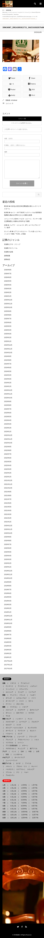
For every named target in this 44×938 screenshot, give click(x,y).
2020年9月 (7, 537)
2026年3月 (7, 288)
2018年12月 (8, 616)
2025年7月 (7, 319)
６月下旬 (34, 800)
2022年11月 (8, 439)
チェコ (30, 719)
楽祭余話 (7, 259)
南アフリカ (33, 748)
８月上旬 (13, 806)
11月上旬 (13, 815)
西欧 (4, 695)
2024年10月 (8, 352)
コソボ (18, 725)
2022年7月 (7, 454)
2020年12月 (8, 525)
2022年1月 (7, 477)
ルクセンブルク (21, 698)
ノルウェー (33, 686)
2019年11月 (8, 574)
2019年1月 (7, 612)
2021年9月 (7, 492)
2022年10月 (8, 443)
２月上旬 (13, 788)
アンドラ (12, 695)
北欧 (4, 683)
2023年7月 (7, 409)
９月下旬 (34, 809)
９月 (4, 809)
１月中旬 (23, 785)
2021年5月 (7, 507)
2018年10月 (8, 623)
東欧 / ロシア (7, 719)
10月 (4, 812)
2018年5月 (7, 642)
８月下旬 (34, 806)
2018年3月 (7, 650)
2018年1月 (7, 657)
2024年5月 (7, 371)
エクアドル (19, 769)
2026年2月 (7, 292)
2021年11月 (8, 484)
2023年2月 (7, 428)
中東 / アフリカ (8, 737)
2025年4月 (7, 330)
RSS (26, 927)
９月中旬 (23, 809)
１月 (4, 785)
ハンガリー (19, 719)
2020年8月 (7, 540)
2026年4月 (7, 285)
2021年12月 (8, 480)
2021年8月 (7, 495)
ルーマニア (23, 722)
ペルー (26, 772)
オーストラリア (19, 757)
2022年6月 (7, 458)
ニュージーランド (11, 760)
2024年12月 (8, 345)
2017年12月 (8, 661)
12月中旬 (24, 818)
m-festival (14, 100)
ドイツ (33, 698)
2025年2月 (7, 337)
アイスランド (21, 686)
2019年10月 (8, 578)
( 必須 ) (8, 138)
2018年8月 (7, 631)
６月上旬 (13, 800)
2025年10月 (8, 307)
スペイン (8, 704)
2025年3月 (7, 334)
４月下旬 (34, 794)
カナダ (18, 763)
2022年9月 (7, 447)
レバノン (20, 742)
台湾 (38, 751)
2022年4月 (7, 465)
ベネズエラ (8, 769)
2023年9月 (7, 401)
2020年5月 (7, 552)
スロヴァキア (10, 722)
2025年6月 (7, 322)
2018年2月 (7, 653)
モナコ (30, 701)
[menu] (40, 3)
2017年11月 (8, 665)
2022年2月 (7, 473)
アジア (5, 751)
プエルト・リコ (21, 766)
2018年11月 (8, 620)
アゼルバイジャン (23, 739)
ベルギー (32, 695)
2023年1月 (7, 431)
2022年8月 (7, 450)
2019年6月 (7, 593)
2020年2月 (7, 563)
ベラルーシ (9, 734)
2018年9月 (7, 627)
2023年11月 (8, 394)
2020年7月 (7, 544)
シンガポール (18, 754)
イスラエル (9, 742)
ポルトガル (20, 704)
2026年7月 (7, 274)
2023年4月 (7, 420)
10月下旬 (35, 812)
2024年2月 (7, 383)
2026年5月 (7, 281)
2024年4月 (7, 375)
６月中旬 (23, 800)
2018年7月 (7, 635)
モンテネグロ (32, 728)
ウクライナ (21, 731)
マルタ (8, 716)
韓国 (7, 754)
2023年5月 (7, 416)
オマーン (25, 745)
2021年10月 (8, 488)
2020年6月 (7, 548)
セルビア (8, 725)
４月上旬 (13, 794)
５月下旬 (34, 797)
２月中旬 (23, 788)
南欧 (4, 707)
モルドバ (32, 731)
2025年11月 (8, 304)
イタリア (25, 707)
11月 (4, 815)
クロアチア (21, 710)
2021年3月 (7, 514)
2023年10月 (8, 398)
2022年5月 (7, 462)
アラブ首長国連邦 (11, 745)
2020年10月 (8, 533)
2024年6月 (7, 367)
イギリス (13, 683)
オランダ (8, 698)
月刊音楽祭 (17, 935)
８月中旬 (23, 806)
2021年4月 (7, 510)
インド (13, 751)
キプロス (31, 713)
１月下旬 (34, 785)
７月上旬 (13, 803)
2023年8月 (7, 405)
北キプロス (20, 713)
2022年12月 (8, 435)
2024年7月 (7, 364)
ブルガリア (35, 722)
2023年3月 (7, 424)
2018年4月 (7, 646)
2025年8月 (7, 315)
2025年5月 (7, 326)
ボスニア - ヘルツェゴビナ (14, 728)
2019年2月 (7, 608)
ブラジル (8, 772)
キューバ (34, 766)
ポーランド (9, 731)
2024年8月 (7, 360)
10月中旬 (24, 812)
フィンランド (10, 689)
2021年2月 (7, 518)
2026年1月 (7, 296)
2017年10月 (8, 668)
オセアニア (6, 757)
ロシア (20, 734)
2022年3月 (7, 469)
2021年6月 (7, 503)
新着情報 (8, 10)
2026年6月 (7, 277)
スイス (21, 701)
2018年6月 (7, 638)
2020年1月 (7, 567)
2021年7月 (7, 499)
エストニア (9, 692)
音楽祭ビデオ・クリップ (12, 244)
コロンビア (31, 769)
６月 (4, 800)
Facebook (22, 927)
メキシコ (8, 766)
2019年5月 (7, 597)
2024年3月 (7, 379)
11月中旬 (24, 815)
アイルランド (25, 683)
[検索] (34, 3)
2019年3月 (7, 604)
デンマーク (9, 686)
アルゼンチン (9, 775)
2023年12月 (8, 390)
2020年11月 (8, 529)
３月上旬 (13, 791)
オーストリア (10, 701)
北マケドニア (34, 710)
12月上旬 (13, 818)
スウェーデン (24, 689)
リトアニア (32, 692)
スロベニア (9, 710)
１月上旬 (13, 785)
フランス (22, 695)
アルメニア (9, 739)
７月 (4, 803)
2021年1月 (7, 522)
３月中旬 (23, 791)
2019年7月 (7, 589)
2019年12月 (8, 571)
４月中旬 (23, 794)
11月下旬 (35, 815)
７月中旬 (23, 803)
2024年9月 (7, 356)
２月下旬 (34, 788)
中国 (30, 751)
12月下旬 (35, 818)
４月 (4, 794)
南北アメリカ (7, 763)
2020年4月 (7, 556)
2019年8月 (7, 586)
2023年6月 (7, 413)
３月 (4, 791)
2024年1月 (7, 386)
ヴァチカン (14, 707)
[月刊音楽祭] (7, 4)
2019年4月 (7, 601)
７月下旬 (34, 803)
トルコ (36, 739)
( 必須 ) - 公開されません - (15, 145)
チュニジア (21, 748)
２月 (4, 788)
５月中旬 (23, 797)
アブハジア (32, 737)
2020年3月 (7, 559)
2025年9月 (7, 311)
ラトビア (20, 692)
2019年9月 (7, 582)
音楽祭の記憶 (8, 252)
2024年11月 (8, 349)
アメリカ (28, 763)
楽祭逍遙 (7, 256)
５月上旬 (13, 797)
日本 (22, 751)
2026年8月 (7, 270)
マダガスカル (9, 748)
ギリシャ (8, 713)
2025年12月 (8, 300)
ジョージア (21, 737)
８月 (4, 806)
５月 (4, 797)
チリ (18, 772)
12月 (4, 818)
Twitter (18, 927)
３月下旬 (34, 791)
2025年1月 (7, 341)
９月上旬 (13, 809)
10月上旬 (13, 812)
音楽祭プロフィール (10, 248)
